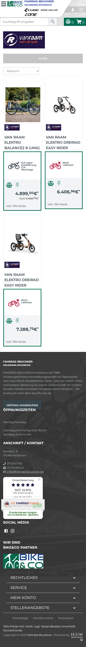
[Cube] (32, 9)
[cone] (31, 13)
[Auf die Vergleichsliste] (10, 186)
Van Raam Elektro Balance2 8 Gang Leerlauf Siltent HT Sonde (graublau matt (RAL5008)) (22, 142)
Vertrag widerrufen (22, 405)
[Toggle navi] (3, 3)
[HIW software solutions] (77, 634)
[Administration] (81, 639)
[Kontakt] (81, 9)
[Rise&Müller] (50, 9)
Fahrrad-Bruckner (39, 634)
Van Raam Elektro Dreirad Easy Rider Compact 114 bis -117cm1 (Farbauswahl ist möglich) (63, 142)
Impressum (66, 618)
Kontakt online (43, 618)
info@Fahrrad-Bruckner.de (25, 471)
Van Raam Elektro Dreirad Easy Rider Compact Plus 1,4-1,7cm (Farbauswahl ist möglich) (21, 280)
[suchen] (52, 22)
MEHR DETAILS (22, 206)
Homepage (20, 618)
